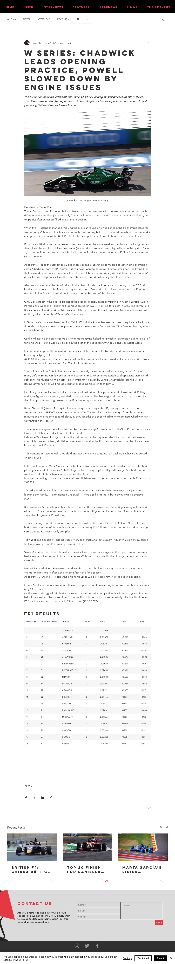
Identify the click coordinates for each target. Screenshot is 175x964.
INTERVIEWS (43, 19)
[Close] (171, 958)
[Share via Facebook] (26, 797)
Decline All (143, 958)
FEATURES (63, 19)
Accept (160, 958)
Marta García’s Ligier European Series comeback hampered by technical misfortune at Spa (142, 869)
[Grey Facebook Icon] (97, 946)
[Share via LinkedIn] (42, 797)
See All (164, 827)
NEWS (26, 19)
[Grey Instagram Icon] (77, 946)
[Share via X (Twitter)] (34, 797)
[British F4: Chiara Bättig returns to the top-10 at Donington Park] (32, 847)
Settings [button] (127, 958)
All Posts (11, 19)
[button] (163, 19)
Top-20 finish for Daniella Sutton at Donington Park (84, 869)
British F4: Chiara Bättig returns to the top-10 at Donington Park (31, 869)
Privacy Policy (20, 959)
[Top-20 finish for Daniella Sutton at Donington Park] (87, 847)
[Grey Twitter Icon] (87, 946)
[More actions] (149, 43)
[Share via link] (51, 797)
